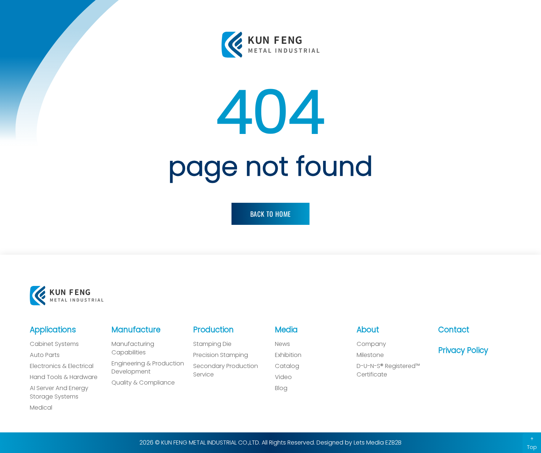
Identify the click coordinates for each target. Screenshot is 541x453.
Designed (330, 442)
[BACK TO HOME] (270, 204)
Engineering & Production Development (148, 368)
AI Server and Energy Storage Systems (59, 392)
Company (371, 344)
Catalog (287, 366)
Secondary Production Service (225, 370)
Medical (41, 408)
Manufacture (136, 329)
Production (213, 329)
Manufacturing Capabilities (133, 348)
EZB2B (393, 442)
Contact (453, 329)
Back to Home (270, 214)
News (282, 344)
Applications (53, 329)
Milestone (370, 355)
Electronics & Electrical (61, 366)
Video (283, 377)
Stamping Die (212, 344)
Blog (281, 388)
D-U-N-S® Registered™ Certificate (388, 370)
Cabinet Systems (54, 344)
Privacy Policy (463, 350)
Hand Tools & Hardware (64, 377)
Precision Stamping (220, 355)
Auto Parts (45, 355)
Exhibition (288, 355)
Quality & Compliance (143, 383)
